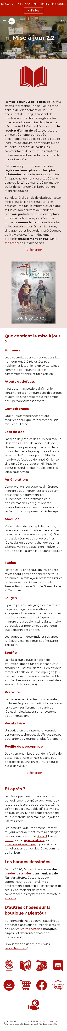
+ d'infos (10, 898)
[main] (33, 38)
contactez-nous (15, 948)
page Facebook (33, 840)
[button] (4, 21)
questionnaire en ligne (20, 844)
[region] (33, 8)
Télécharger (33, 249)
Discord (42, 836)
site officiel (12, 243)
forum (9, 840)
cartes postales (31, 929)
